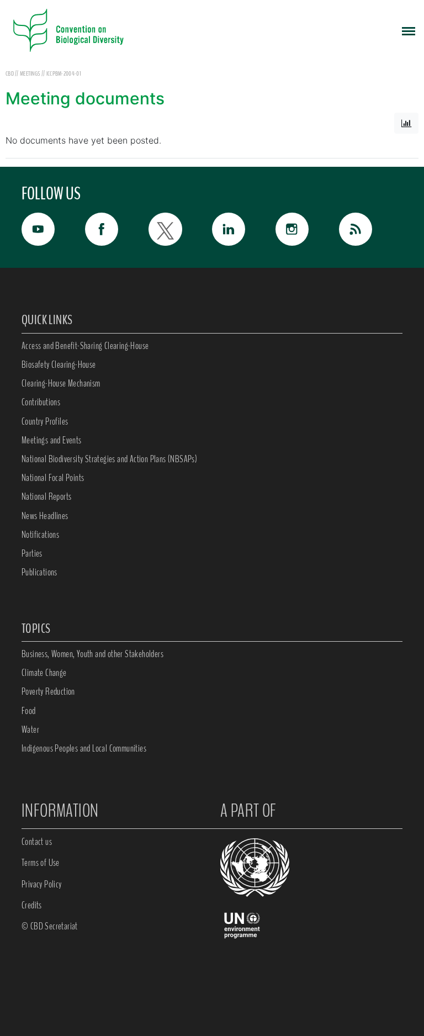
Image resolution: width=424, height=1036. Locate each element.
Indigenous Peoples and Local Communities (84, 748)
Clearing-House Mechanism (61, 383)
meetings (30, 73)
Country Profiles (45, 421)
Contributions (41, 402)
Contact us (37, 841)
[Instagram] (307, 229)
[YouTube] (53, 229)
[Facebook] (117, 229)
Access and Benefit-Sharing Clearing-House (85, 345)
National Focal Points (53, 477)
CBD (10, 73)
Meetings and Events (52, 440)
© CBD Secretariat (50, 926)
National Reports (46, 496)
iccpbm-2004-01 (63, 73)
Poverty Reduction (48, 691)
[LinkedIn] (243, 229)
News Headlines (45, 515)
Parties (32, 553)
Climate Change (44, 672)
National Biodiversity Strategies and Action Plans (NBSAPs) (109, 459)
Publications (39, 572)
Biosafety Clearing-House (59, 364)
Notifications (40, 534)
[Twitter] (180, 229)
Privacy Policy (42, 884)
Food (29, 710)
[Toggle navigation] (408, 30)
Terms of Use (41, 862)
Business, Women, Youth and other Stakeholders (92, 653)
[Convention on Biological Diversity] (68, 30)
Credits (32, 905)
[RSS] (370, 232)
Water (30, 729)
